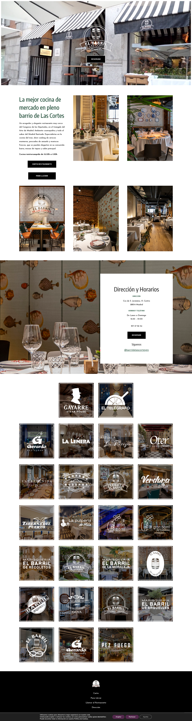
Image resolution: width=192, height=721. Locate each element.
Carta (96, 693)
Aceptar (118, 717)
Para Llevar (96, 698)
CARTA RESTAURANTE (42, 164)
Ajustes (145, 717)
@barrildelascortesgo (136, 349)
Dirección (96, 708)
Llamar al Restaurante (96, 703)
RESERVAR (96, 59)
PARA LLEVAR (42, 176)
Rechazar (132, 717)
